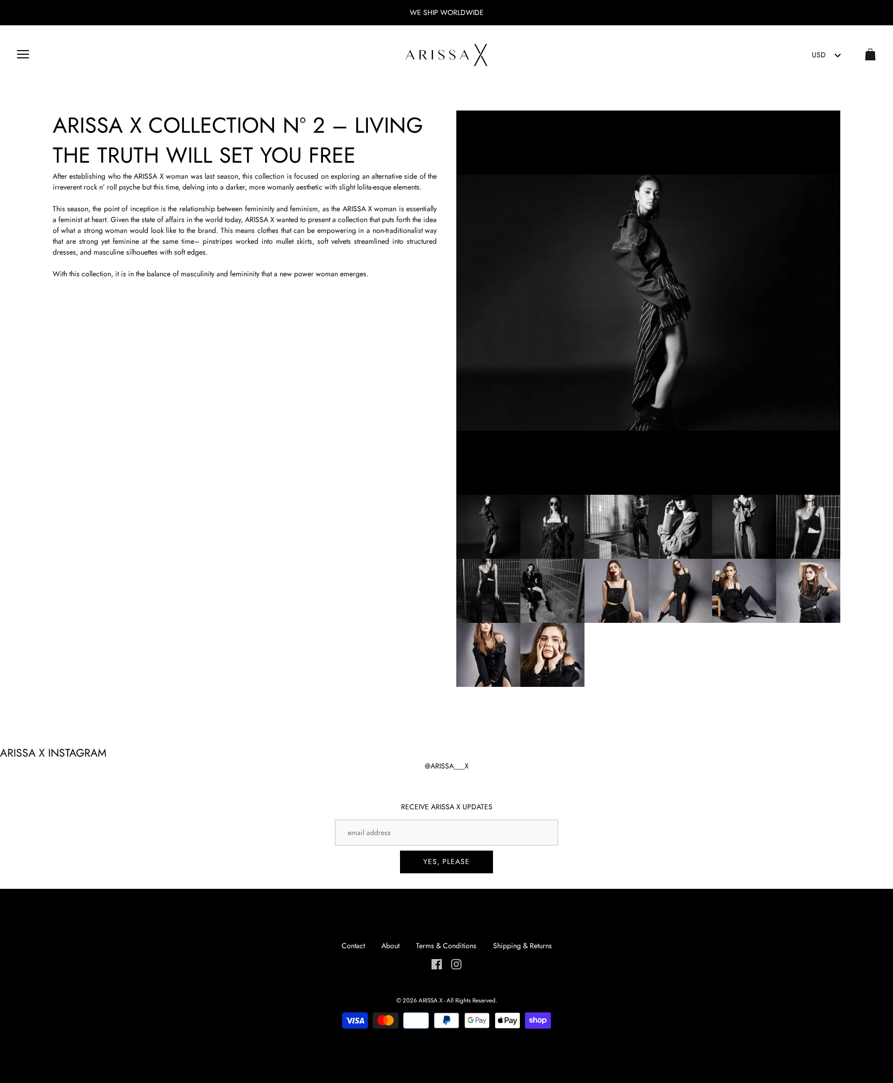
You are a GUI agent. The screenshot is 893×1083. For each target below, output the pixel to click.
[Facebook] (437, 964)
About (390, 945)
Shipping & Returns (522, 945)
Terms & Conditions (446, 945)
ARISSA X (430, 1000)
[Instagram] (456, 964)
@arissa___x (447, 766)
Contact (353, 945)
